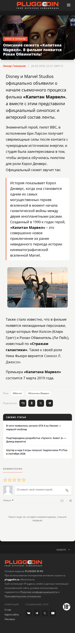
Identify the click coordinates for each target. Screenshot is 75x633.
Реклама (10, 619)
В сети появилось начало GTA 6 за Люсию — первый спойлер (33, 427)
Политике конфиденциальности (39, 592)
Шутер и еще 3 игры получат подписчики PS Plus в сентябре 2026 (36, 451)
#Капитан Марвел (38, 393)
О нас (8, 609)
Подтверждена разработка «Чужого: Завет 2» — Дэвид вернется (36, 439)
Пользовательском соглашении (23, 596)
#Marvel (17, 393)
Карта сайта (12, 614)
